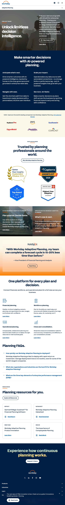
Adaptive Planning (7, 8)
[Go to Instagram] (36, 478)
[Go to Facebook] (32, 478)
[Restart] (29, 210)
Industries (5, 487)
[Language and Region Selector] (54, 3)
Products (5, 483)
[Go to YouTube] (40, 478)
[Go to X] (25, 478)
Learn (3, 491)
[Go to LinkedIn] (29, 478)
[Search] (58, 3)
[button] (32, 353)
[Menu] (62, 3)
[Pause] (29, 213)
